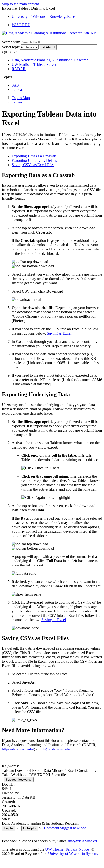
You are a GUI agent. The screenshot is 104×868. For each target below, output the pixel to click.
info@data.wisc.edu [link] (83, 841)
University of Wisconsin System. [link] (73, 854)
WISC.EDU (21, 25)
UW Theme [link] (54, 849)
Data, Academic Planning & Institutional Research (50, 60)
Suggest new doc (73, 828)
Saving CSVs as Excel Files (33, 165)
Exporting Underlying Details (34, 160)
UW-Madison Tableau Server (34, 64)
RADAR (19, 69)
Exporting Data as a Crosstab (34, 156)
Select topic (11, 47)
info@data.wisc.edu (55, 749)
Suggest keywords (19, 779)
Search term (11, 42)
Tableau (18, 90)
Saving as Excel (59, 333)
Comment (51, 828)
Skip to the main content (20, 4)
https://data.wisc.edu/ (18, 749)
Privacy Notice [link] (77, 849)
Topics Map (21, 98)
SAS (15, 85)
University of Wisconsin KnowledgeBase (43, 17)
